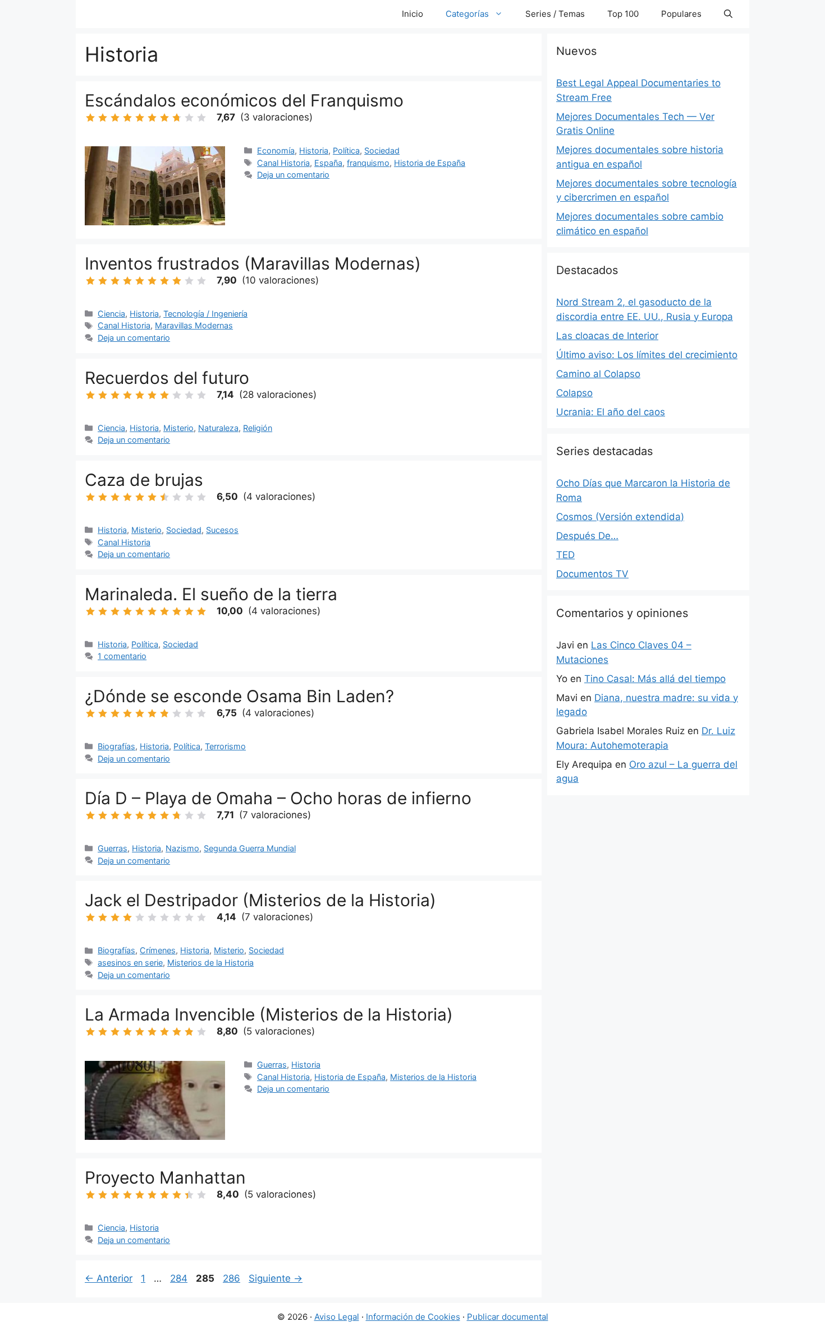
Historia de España (429, 163)
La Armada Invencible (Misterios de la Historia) (269, 1014)
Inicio (412, 13)
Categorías (467, 13)
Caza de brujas (144, 480)
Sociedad (382, 150)
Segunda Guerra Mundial (250, 848)
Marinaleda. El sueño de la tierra (211, 594)
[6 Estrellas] (152, 117)
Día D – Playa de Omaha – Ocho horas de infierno (278, 798)
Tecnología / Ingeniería (205, 313)
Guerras (112, 848)
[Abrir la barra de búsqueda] (728, 14)
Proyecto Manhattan (165, 1177)
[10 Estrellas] (201, 117)
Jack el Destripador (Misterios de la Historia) (260, 900)
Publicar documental (507, 1316)
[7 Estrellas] (164, 117)
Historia (313, 150)
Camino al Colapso (598, 373)
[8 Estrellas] (176, 117)
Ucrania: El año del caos (610, 412)
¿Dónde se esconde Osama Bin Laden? (239, 696)
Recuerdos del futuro (167, 378)
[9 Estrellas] (189, 117)
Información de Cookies (413, 1316)
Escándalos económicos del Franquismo (244, 100)
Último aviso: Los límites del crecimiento (646, 354)
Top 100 (623, 13)
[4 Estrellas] (127, 117)
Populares (681, 13)
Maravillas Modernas (194, 325)
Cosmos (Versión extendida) (620, 516)
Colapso (574, 392)
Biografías (116, 746)
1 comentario (122, 656)
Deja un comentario (293, 174)
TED (565, 554)
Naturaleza (218, 428)
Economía (276, 150)
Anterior (108, 1278)
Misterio (178, 428)
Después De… (587, 535)
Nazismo (182, 848)
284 (179, 1278)
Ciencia (111, 313)
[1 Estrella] (90, 117)
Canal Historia (283, 163)
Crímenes (158, 950)
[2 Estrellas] (102, 117)
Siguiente (275, 1278)
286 (232, 1278)
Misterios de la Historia (210, 962)
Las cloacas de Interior (607, 335)
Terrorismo (225, 746)
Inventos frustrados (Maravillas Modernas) (253, 263)
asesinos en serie (130, 962)
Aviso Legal (336, 1316)
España (328, 163)
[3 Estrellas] (115, 117)
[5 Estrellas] (139, 117)
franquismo (368, 163)
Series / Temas (555, 13)
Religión (257, 428)
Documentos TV (592, 573)
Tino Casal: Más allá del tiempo (655, 678)
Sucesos (222, 530)
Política (346, 150)
